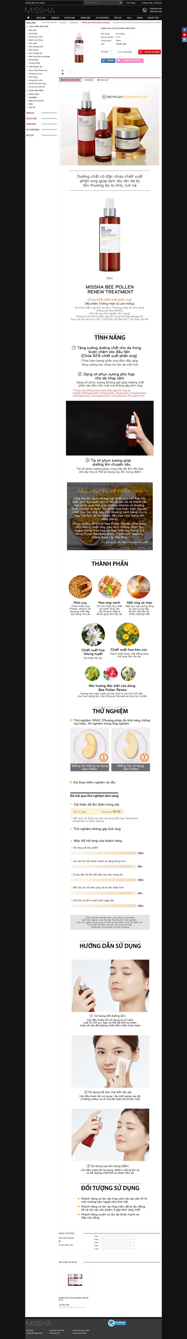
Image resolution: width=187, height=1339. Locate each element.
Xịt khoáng (33, 60)
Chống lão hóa (35, 74)
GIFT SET (32, 107)
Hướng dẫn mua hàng (35, 3)
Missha (58, 1323)
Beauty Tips (153, 17)
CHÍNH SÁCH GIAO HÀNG (80, 1330)
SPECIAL (118, 17)
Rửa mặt (32, 30)
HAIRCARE (85, 17)
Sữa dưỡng (33, 50)
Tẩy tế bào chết (35, 37)
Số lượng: (104, 52)
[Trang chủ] (28, 18)
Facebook (184, 29)
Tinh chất (33, 43)
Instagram (184, 39)
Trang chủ (63, 22)
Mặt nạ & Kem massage (39, 56)
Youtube (184, 34)
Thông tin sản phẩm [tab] (71, 80)
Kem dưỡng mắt (36, 46)
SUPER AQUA (34, 94)
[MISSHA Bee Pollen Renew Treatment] (40, 10)
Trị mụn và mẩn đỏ (37, 87)
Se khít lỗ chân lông (37, 83)
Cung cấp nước (36, 80)
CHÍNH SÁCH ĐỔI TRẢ (79, 1333)
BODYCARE (70, 17)
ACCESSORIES (102, 17)
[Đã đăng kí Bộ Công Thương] (111, 1323)
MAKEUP (55, 17)
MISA (31, 104)
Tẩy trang (33, 33)
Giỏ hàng (131, 3)
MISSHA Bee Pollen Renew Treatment (96, 22)
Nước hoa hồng (35, 40)
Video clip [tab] (103, 80)
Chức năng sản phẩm (38, 26)
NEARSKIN (33, 97)
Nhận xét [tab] (89, 80)
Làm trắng (33, 77)
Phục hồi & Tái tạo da (38, 70)
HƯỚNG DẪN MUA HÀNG (34, 1333)
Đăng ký (158, 3)
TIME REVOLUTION (36, 101)
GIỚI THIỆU (29, 1330)
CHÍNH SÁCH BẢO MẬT (56, 1330)
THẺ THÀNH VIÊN (54, 1333)
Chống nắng (34, 63)
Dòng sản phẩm (36, 90)
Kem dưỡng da (35, 53)
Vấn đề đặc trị (35, 67)
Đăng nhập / (149, 3)
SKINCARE (41, 17)
